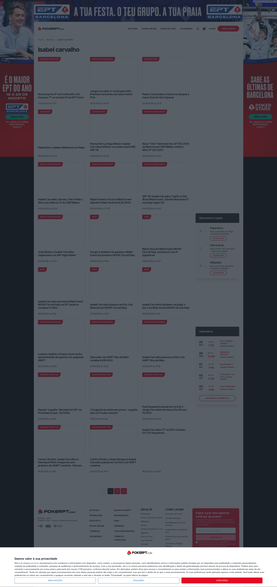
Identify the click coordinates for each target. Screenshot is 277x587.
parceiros (34, 563)
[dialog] (139, 567)
